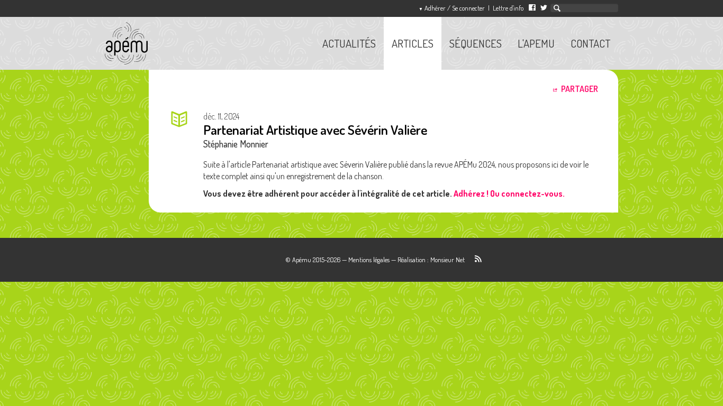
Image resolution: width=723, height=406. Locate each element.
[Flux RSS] (474, 259)
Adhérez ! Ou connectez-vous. (509, 193)
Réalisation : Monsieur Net (431, 259)
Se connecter (452, 8)
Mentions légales (369, 259)
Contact (590, 43)
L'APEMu (536, 43)
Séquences (475, 43)
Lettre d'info (508, 8)
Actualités (349, 43)
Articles (412, 43)
